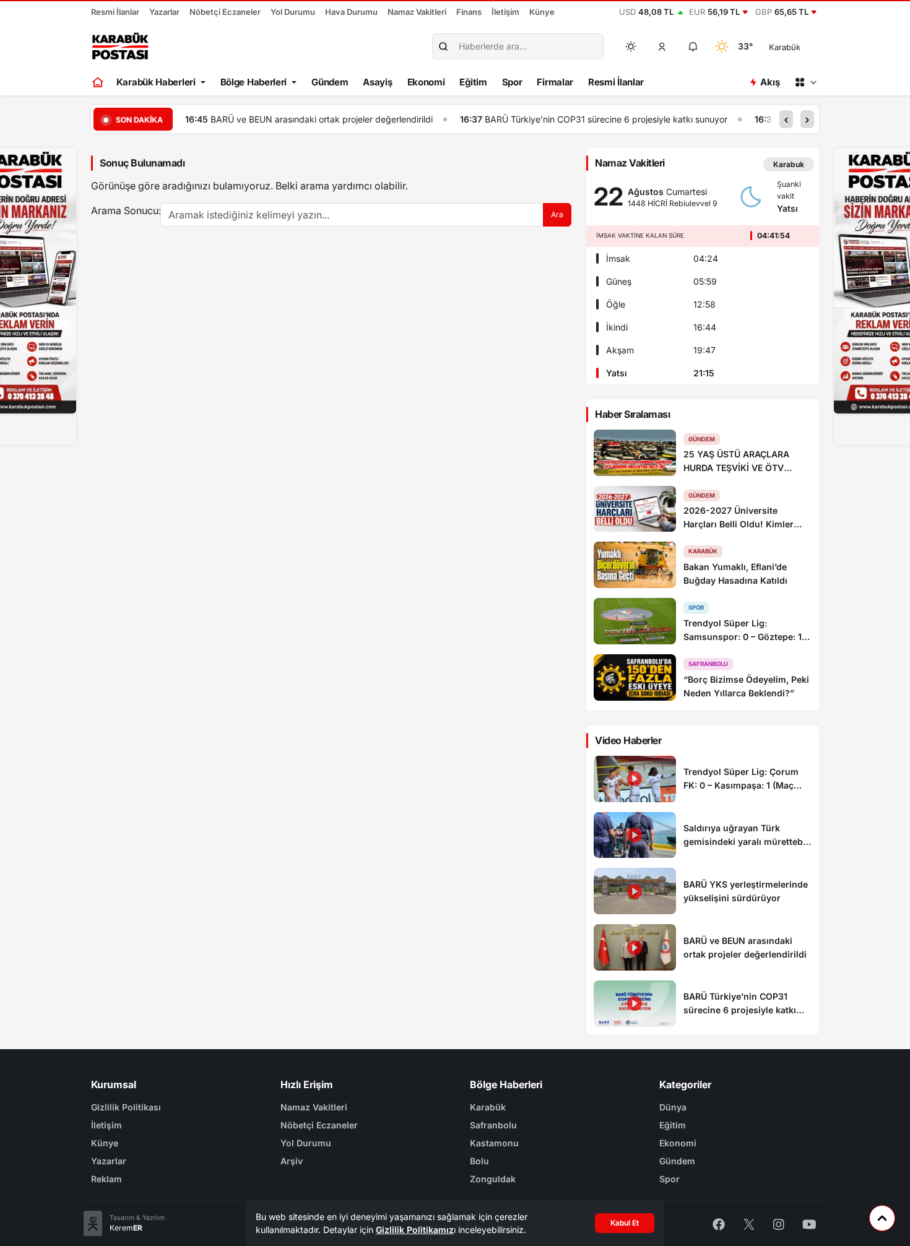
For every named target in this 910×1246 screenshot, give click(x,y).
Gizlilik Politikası (126, 1107)
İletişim (505, 12)
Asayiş (377, 82)
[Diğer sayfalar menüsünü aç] (805, 82)
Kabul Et (624, 1222)
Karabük (488, 1107)
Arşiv (291, 1161)
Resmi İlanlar (115, 12)
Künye (542, 12)
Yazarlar (164, 12)
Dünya (673, 1107)
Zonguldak (493, 1179)
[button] (662, 46)
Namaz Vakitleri (417, 12)
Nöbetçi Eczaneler (225, 12)
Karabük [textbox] (784, 47)
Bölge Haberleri (253, 82)
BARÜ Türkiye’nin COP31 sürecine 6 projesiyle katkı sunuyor (606, 119)
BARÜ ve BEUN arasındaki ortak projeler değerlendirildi (321, 119)
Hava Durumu (351, 12)
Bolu (479, 1161)
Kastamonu (494, 1143)
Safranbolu (493, 1125)
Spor (512, 82)
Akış (769, 82)
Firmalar (555, 82)
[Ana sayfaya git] (98, 82)
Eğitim (473, 82)
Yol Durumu (293, 12)
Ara (557, 214)
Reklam (106, 1179)
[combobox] (802, 46)
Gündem (329, 82)
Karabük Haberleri (156, 82)
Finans (469, 12)
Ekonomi (426, 82)
